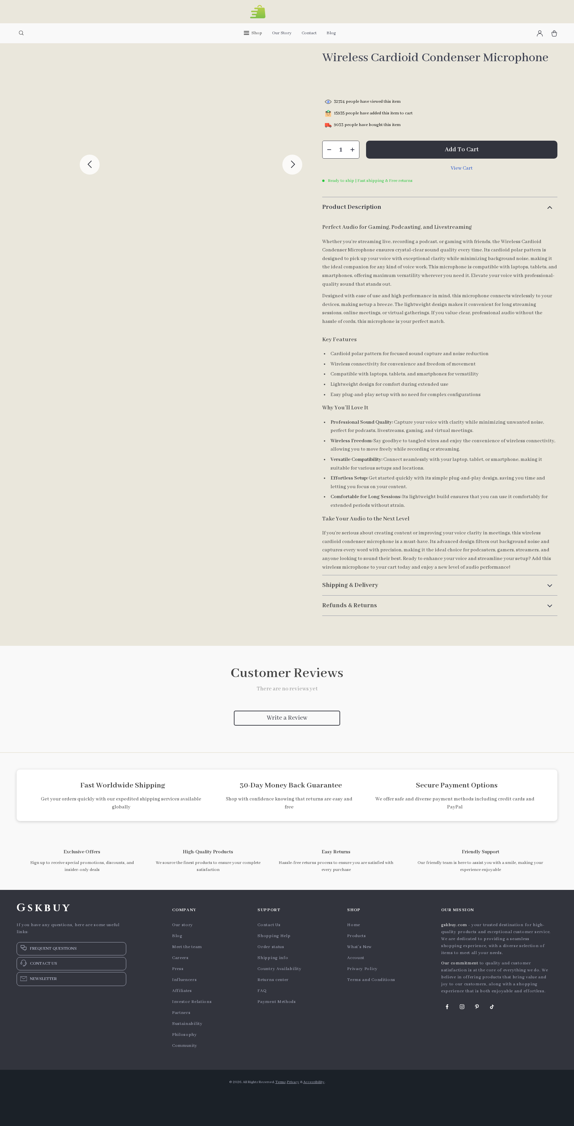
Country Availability (279, 969)
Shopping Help (273, 936)
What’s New (359, 947)
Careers (180, 958)
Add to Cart (462, 150)
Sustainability (187, 1024)
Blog (331, 33)
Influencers (184, 980)
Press (178, 969)
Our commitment (459, 963)
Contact (309, 33)
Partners (181, 1013)
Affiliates (182, 991)
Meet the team (187, 947)
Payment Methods (276, 1002)
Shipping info (272, 958)
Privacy (293, 1082)
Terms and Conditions (371, 980)
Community (184, 1046)
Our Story (282, 33)
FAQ (261, 991)
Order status (270, 947)
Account (355, 958)
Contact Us (268, 925)
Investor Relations (192, 1002)
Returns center (273, 980)
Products (356, 936)
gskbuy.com (454, 925)
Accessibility (314, 1082)
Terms (280, 1082)
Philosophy (184, 1035)
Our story (182, 925)
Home (353, 925)
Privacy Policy (362, 969)
